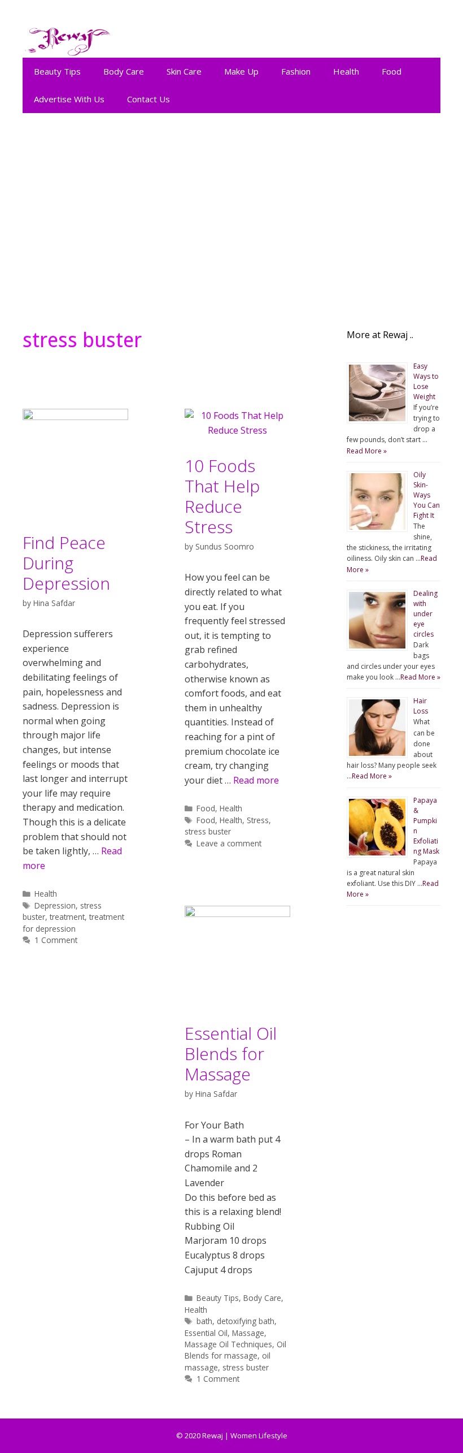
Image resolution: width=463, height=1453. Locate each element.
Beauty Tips (57, 71)
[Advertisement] (231, 215)
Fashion (296, 71)
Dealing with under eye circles (425, 614)
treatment (67, 916)
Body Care (123, 71)
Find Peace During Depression (66, 563)
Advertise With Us (69, 99)
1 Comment (55, 940)
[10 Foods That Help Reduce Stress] (237, 430)
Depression (55, 905)
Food (391, 71)
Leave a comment (228, 843)
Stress (258, 820)
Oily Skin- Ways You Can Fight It (426, 495)
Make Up (241, 71)
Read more (256, 780)
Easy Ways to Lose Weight (426, 381)
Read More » (367, 451)
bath (204, 1321)
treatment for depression (73, 922)
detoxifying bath (245, 1321)
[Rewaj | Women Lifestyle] (68, 39)
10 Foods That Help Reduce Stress (222, 496)
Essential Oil (206, 1332)
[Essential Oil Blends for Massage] (237, 913)
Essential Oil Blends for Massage (231, 1054)
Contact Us (148, 99)
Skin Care (184, 71)
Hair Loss (420, 706)
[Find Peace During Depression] (75, 416)
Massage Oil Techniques (228, 1344)
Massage (248, 1332)
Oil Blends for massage (235, 1350)
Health (346, 71)
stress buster (208, 831)
